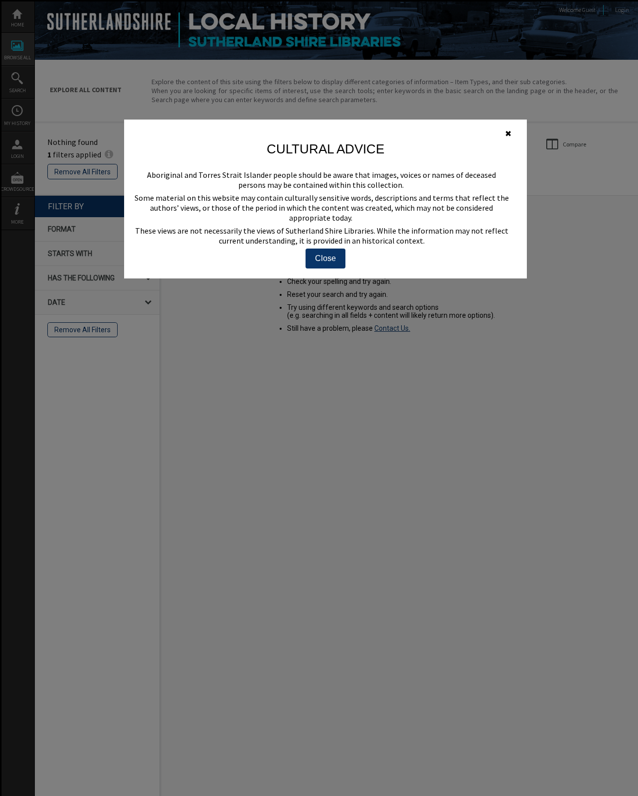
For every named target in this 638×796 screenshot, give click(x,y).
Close (325, 258)
